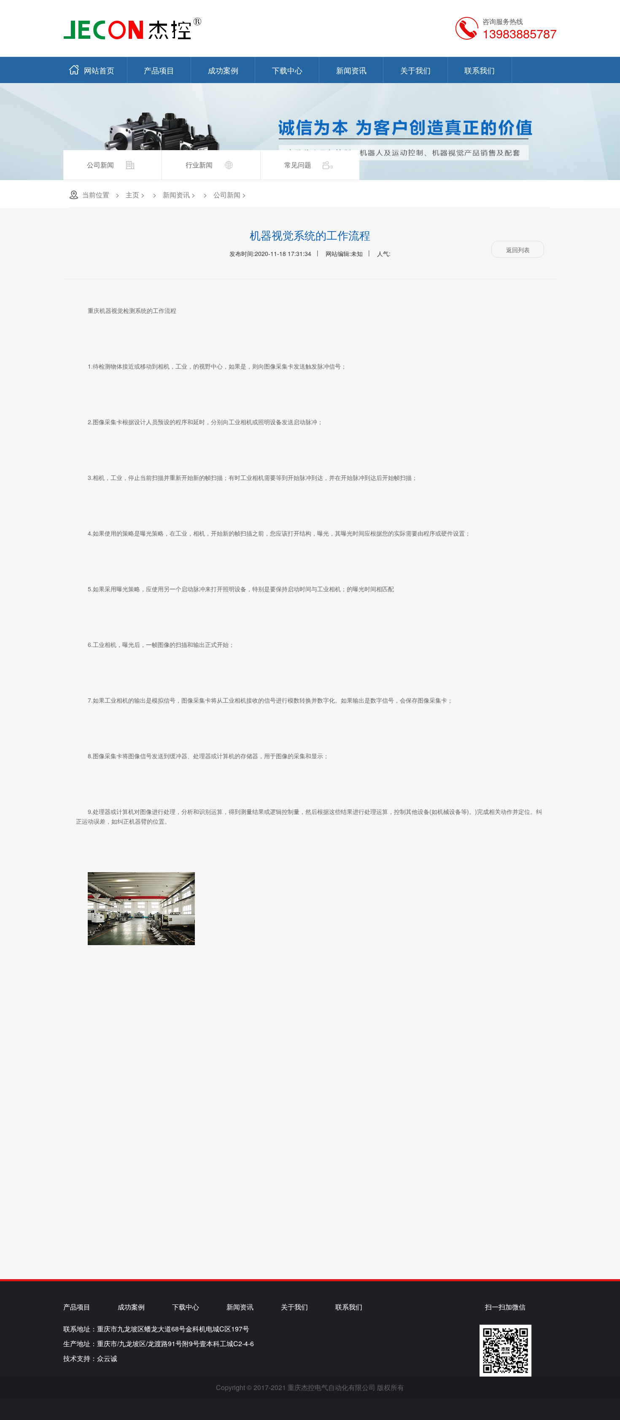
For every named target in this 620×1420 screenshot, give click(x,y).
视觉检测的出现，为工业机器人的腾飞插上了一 (482, 1042)
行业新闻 (199, 165)
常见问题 (297, 165)
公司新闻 (100, 165)
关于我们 (415, 70)
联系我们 (479, 70)
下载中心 (287, 70)
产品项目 (159, 70)
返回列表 (518, 249)
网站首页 (99, 70)
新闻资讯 (351, 70)
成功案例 (223, 70)
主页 (132, 194)
